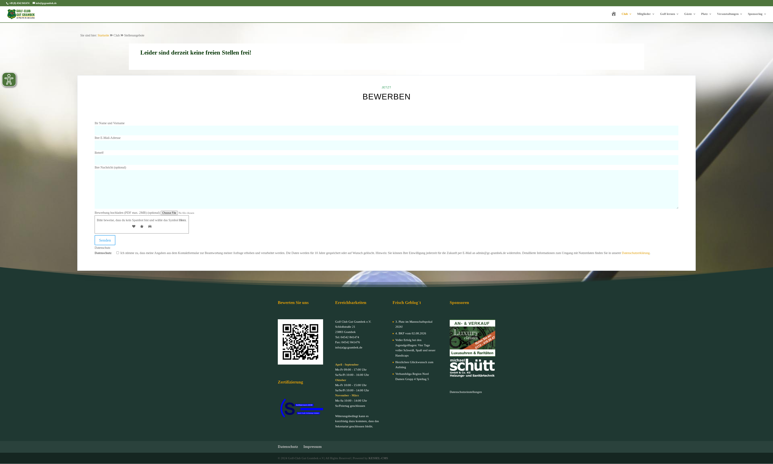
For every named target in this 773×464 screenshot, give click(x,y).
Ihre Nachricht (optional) (110, 167)
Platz (704, 14)
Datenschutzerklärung (636, 253)
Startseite (103, 35)
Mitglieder (644, 14)
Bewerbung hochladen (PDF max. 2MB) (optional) (128, 212)
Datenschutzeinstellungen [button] (466, 392)
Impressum (312, 446)
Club (625, 14)
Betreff (99, 152)
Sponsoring (755, 14)
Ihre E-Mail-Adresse (108, 138)
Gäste (688, 14)
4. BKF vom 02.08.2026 (410, 333)
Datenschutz (372, 250)
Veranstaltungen (728, 14)
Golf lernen (667, 14)
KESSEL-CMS (378, 458)
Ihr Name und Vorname (110, 123)
